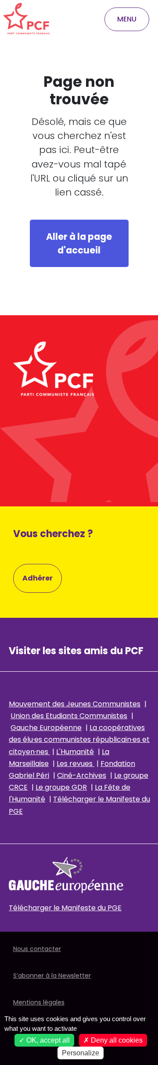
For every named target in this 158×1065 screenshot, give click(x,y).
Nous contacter (37, 948)
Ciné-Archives (81, 775)
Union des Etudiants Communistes (69, 716)
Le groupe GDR (61, 787)
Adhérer (37, 578)
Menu (126, 19)
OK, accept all (47, 1040)
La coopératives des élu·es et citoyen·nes (79, 739)
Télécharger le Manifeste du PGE (65, 908)
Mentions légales (39, 1002)
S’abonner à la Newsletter (52, 975)
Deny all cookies (116, 1040)
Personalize (80, 1053)
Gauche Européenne (46, 728)
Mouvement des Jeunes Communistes (74, 704)
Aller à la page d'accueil (79, 243)
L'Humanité (75, 752)
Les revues (75, 764)
